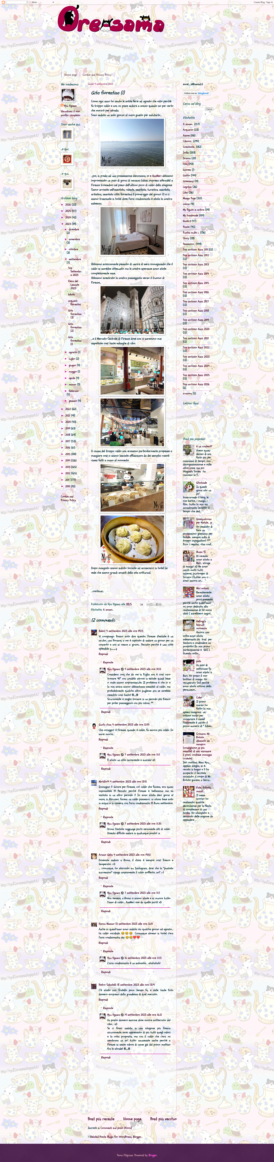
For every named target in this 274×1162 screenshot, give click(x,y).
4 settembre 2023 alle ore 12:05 (131, 725)
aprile (72, 378)
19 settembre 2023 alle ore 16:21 (143, 1015)
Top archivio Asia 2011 (195, 250)
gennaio (73, 401)
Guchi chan (105, 725)
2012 (68, 473)
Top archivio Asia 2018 (196, 311)
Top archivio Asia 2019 (196, 320)
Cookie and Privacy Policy (97, 75)
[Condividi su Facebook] (157, 604)
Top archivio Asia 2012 (196, 255)
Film (185, 164)
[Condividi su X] (154, 604)
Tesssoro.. (189, 244)
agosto (73, 352)
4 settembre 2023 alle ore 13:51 (128, 782)
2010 (68, 486)
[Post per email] (141, 604)
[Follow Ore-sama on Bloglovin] (196, 95)
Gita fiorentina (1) (75, 340)
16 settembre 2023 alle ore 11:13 (143, 958)
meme (186, 204)
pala (198, 661)
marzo (73, 384)
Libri (185, 193)
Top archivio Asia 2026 (196, 384)
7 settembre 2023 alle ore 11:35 (143, 824)
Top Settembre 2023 (74, 271)
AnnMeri (156, 176)
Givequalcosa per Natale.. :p (204, 521)
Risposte (108, 662)
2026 (68, 205)
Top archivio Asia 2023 (196, 357)
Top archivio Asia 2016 (196, 292)
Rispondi (103, 654)
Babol (102, 631)
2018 (68, 435)
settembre (75, 259)
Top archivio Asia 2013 (196, 264)
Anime (186, 135)
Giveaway (188, 181)
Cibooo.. (187, 141)
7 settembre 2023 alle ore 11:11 (142, 755)
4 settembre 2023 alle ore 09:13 (124, 631)
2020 (68, 422)
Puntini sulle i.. (191, 233)
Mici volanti (202, 588)
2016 (68, 448)
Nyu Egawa (113, 669)
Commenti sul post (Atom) (116, 1128)
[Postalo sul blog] (151, 604)
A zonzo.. (108, 610)
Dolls (186, 153)
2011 (68, 480)
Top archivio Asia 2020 (196, 329)
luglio (72, 359)
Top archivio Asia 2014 (196, 274)
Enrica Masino (106, 924)
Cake (199, 697)
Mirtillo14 (104, 782)
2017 (68, 441)
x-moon (187, 394)
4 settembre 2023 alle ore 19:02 (132, 855)
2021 (68, 416)
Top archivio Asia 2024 (196, 366)
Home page (70, 75)
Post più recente (101, 1119)
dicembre (74, 229)
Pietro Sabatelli (107, 985)
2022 (68, 409)
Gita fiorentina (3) (75, 314)
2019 (68, 428)
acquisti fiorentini (74, 302)
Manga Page (189, 198)
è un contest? (204, 446)
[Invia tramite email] (148, 604)
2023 (68, 224)
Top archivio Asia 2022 (196, 348)
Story (186, 238)
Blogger (153, 1155)
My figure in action (193, 210)
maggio (73, 372)
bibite (71, 294)
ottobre (73, 249)
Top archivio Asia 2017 (196, 301)
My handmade (190, 215)
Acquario (188, 130)
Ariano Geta (106, 855)
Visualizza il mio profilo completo (70, 113)
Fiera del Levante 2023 (73, 284)
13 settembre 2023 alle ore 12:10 (134, 924)
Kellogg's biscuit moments (201, 624)
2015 (68, 454)
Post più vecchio (163, 1119)
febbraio (74, 391)
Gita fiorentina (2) (75, 327)
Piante (186, 227)
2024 (68, 218)
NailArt (187, 221)
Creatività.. (189, 147)
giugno (73, 365)
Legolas (187, 187)
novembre (74, 239)
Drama (187, 158)
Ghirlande (201, 483)
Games (187, 170)
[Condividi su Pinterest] (160, 604)
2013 (68, 467)
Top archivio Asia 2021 (196, 338)
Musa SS (201, 552)
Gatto (186, 175)
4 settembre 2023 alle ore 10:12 (143, 669)
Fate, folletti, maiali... (203, 789)
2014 (68, 461)
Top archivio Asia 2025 (196, 375)
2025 (68, 211)
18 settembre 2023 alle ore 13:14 (136, 985)
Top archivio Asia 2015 (196, 283)
